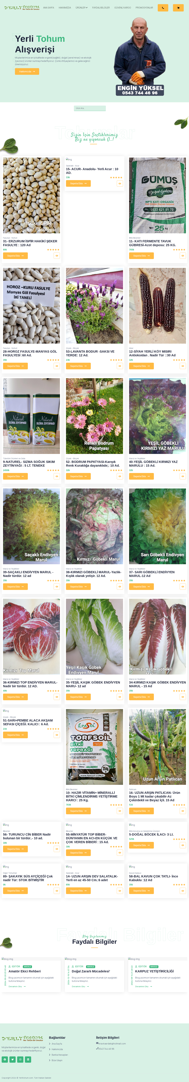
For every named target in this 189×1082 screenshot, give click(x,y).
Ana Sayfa (48, 7)
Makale (27, 966)
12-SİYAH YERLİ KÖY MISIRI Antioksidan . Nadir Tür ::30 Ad (152, 353)
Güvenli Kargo (122, 7)
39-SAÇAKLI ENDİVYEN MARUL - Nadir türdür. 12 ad (28, 574)
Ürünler (81, 7)
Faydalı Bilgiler (101, 7)
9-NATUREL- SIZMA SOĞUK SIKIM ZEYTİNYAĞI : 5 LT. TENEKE (29, 463)
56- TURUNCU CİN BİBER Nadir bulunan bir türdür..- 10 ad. (27, 836)
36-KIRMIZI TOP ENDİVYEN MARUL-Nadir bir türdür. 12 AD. (30, 684)
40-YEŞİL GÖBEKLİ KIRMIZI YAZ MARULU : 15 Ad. (153, 463)
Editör (16, 966)
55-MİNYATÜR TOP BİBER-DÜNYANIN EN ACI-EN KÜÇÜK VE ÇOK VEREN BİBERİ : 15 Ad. (91, 838)
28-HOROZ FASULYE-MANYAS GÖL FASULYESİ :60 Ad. (30, 353)
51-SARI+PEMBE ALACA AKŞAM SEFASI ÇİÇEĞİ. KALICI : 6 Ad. (28, 722)
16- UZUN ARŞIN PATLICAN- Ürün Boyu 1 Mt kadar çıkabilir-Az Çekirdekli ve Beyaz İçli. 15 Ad (154, 796)
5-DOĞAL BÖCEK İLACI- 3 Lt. (151, 834)
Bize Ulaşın (57, 1060)
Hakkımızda (65, 7)
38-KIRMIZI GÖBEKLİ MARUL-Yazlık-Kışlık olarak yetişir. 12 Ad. (93, 574)
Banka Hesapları (60, 1054)
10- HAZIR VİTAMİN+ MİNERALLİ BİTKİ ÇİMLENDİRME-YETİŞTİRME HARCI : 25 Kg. (91, 796)
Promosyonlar (144, 7)
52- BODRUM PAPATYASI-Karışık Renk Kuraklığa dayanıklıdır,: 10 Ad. (93, 463)
